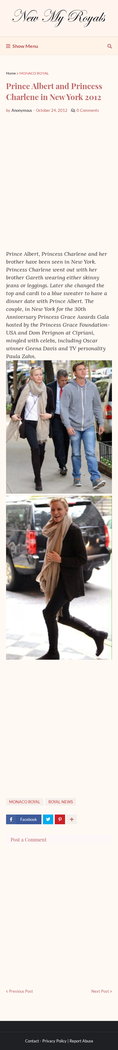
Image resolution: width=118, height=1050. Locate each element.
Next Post (100, 991)
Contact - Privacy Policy (46, 1040)
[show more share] (72, 819)
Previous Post (21, 991)
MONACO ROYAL (34, 73)
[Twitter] (48, 819)
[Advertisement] (59, 182)
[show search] (109, 46)
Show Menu (25, 46)
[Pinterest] (60, 819)
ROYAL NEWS (60, 801)
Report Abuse (81, 1040)
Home (11, 73)
